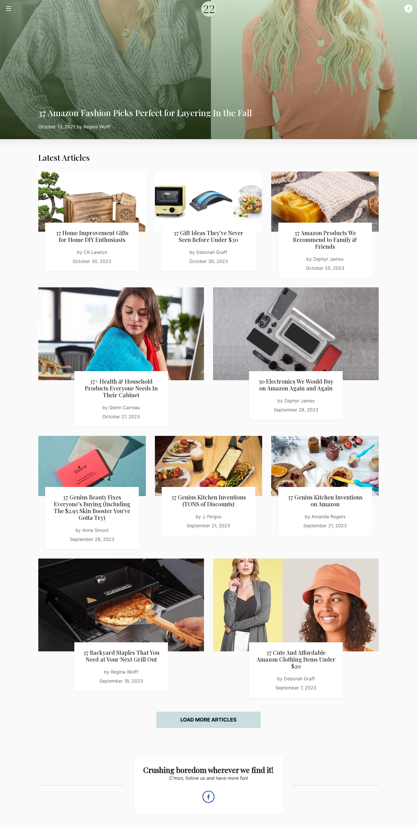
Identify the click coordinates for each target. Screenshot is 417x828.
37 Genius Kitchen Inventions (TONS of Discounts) (208, 500)
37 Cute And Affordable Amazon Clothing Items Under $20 (296, 659)
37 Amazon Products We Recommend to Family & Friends (325, 239)
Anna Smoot (95, 530)
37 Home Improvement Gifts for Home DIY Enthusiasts (92, 236)
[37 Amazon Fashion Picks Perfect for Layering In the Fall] (208, 69)
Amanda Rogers (328, 516)
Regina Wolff (97, 126)
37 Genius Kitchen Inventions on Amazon (325, 500)
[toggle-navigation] (8, 8)
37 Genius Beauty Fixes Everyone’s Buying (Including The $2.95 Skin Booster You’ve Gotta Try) (92, 507)
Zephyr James (328, 259)
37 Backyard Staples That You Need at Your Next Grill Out (121, 656)
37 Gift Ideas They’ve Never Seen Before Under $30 (208, 236)
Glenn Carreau (124, 407)
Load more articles (208, 720)
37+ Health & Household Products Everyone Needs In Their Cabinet (121, 388)
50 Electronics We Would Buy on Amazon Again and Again (296, 384)
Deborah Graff (211, 252)
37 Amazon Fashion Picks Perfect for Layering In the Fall (145, 112)
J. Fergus (211, 516)
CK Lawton (95, 252)
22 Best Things (208, 8)
